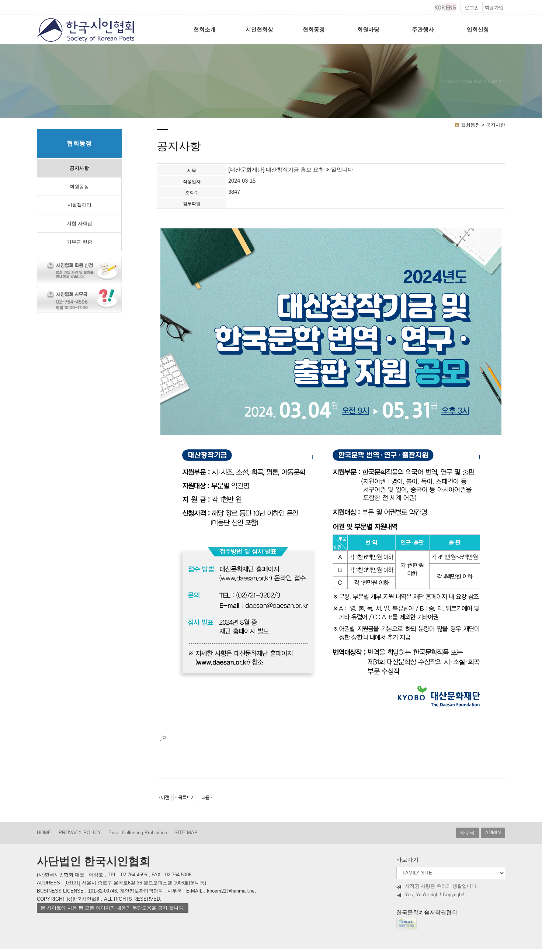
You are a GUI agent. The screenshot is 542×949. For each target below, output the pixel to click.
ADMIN (493, 832)
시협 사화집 (79, 223)
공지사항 (79, 168)
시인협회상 (259, 29)
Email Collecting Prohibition (137, 832)
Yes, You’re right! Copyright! (435, 894)
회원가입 (494, 7)
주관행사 (423, 29)
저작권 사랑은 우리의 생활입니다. (441, 886)
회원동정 (79, 186)
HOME (44, 832)
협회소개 (205, 29)
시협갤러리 (79, 205)
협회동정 (314, 29)
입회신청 (478, 29)
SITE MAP (186, 832)
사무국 (467, 832)
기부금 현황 (79, 242)
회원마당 (368, 29)
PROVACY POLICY (80, 832)
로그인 (472, 7)
